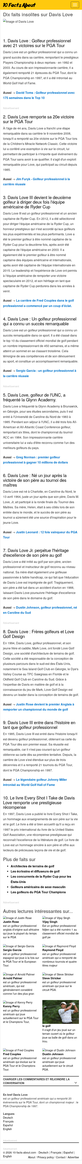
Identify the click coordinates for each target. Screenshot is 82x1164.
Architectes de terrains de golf (32, 866)
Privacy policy (45, 1157)
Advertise (73, 1157)
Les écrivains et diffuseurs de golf (35, 871)
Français (8, 1121)
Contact (60, 1157)
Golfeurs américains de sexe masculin (38, 887)
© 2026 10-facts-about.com (19, 1152)
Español (8, 1125)
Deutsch (8, 1117)
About (31, 1157)
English (7, 1129)
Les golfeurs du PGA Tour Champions (38, 892)
